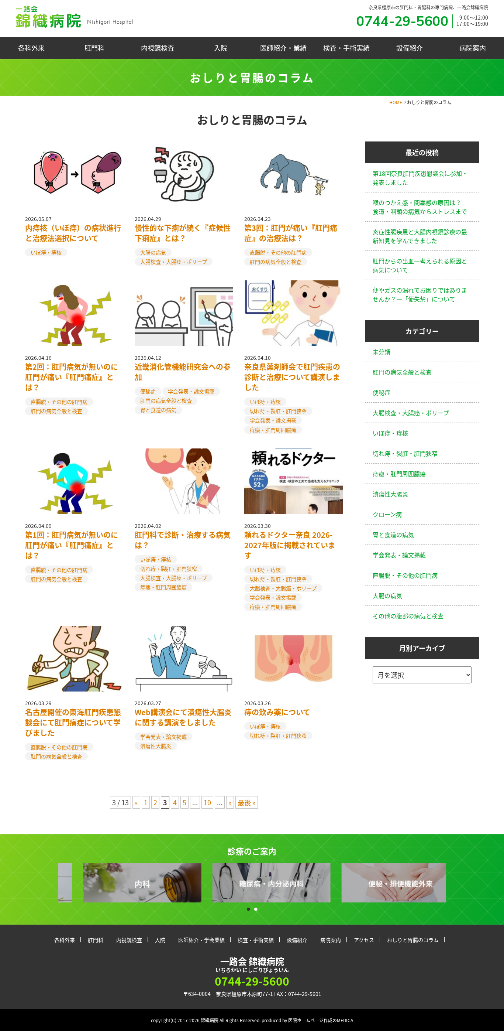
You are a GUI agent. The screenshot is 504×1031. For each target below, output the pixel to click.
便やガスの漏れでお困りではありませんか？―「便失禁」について (420, 294)
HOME (395, 102)
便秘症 (148, 391)
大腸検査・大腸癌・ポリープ (173, 261)
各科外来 (31, 47)
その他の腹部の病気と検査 (408, 615)
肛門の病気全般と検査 (275, 261)
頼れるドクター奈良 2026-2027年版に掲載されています (289, 545)
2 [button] (256, 907)
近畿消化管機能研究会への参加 (183, 371)
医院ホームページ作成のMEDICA (320, 1020)
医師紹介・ (283, 47)
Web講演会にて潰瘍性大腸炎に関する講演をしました (183, 717)
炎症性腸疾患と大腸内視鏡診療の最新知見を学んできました (420, 236)
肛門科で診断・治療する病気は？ (183, 539)
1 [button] (248, 907)
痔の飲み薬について (277, 712)
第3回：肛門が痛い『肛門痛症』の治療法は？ (290, 232)
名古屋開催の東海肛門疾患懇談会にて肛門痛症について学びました (73, 722)
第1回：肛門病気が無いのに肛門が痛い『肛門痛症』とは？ (71, 545)
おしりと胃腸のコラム (413, 939)
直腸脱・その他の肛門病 (278, 252)
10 (207, 802)
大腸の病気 (153, 252)
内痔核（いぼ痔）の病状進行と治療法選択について (73, 232)
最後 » (247, 802)
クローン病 (387, 514)
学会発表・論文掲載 (191, 391)
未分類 (381, 351)
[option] (122, 882)
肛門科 (94, 47)
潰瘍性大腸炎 (155, 746)
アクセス (364, 939)
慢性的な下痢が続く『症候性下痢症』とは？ (183, 232)
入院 (220, 47)
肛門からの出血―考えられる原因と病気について (420, 265)
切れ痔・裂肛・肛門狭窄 (278, 410)
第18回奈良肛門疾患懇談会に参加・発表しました (420, 178)
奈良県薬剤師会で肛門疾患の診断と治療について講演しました (292, 377)
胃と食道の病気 (158, 409)
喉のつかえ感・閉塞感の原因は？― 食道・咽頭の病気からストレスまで (420, 207)
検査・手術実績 (346, 47)
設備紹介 (409, 47)
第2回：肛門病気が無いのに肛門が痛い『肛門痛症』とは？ (71, 377)
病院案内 (472, 47)
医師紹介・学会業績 (201, 939)
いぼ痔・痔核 (46, 252)
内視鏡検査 (157, 47)
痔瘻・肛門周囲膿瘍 (273, 429)
